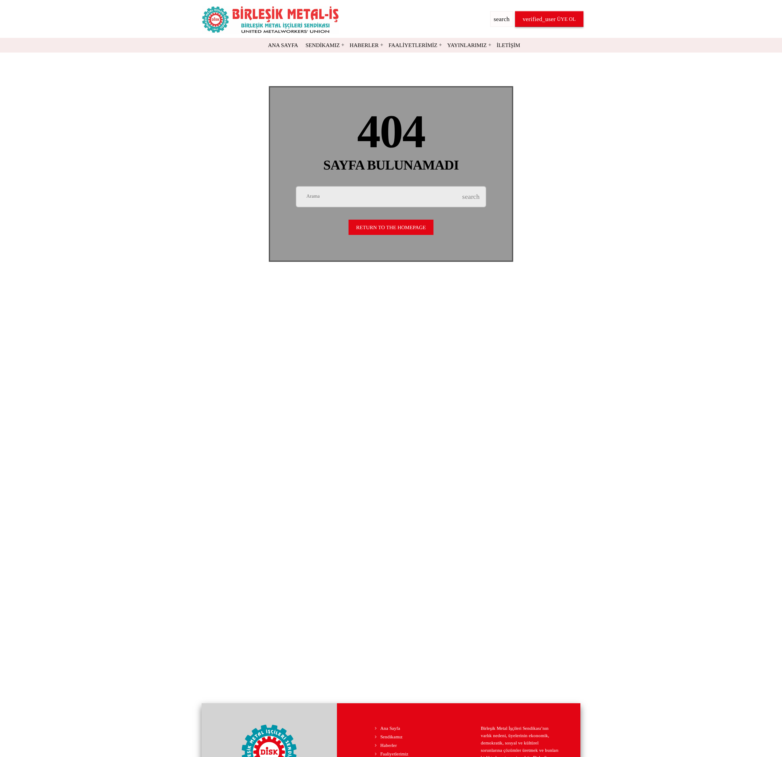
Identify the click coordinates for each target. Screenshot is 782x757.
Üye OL (549, 19)
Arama (313, 196)
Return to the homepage (391, 227)
